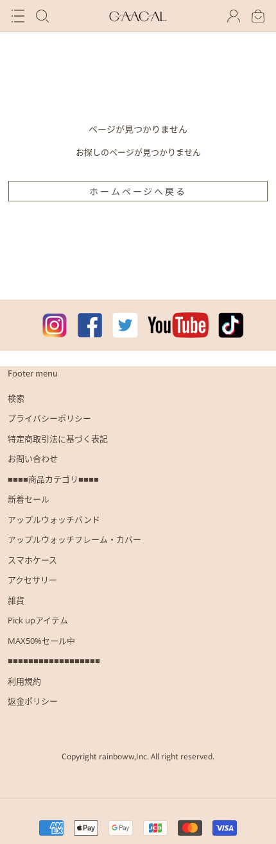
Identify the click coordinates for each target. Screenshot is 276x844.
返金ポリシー (33, 701)
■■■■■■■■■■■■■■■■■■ (54, 660)
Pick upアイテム (38, 620)
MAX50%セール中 (41, 640)
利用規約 (24, 681)
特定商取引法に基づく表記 (58, 438)
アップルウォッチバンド (54, 519)
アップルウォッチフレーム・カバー (74, 539)
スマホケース (32, 560)
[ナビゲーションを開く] (18, 16)
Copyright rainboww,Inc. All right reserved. (138, 755)
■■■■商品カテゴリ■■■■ (53, 479)
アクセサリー (32, 580)
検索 (16, 398)
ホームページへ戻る (137, 191)
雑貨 (16, 600)
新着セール (28, 499)
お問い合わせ (33, 458)
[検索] (42, 16)
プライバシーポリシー (49, 418)
